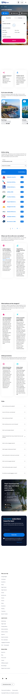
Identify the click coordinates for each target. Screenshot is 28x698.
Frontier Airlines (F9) (11, 197)
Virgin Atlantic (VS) (11, 201)
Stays (2, 584)
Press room (3, 657)
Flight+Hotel (3, 587)
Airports (3, 634)
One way (20, 18)
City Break (3, 579)
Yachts (2, 598)
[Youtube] (6, 678)
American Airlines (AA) (11, 182)
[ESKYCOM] (1, 6)
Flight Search (4, 590)
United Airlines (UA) (11, 187)
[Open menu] (25, 2)
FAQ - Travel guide (5, 645)
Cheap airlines (4, 626)
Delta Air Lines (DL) (11, 177)
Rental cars (3, 595)
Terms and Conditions (5, 690)
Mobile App (3, 621)
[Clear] (24, 23)
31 (17, 228)
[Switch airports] (14, 25)
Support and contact (5, 668)
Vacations (3, 582)
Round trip (8, 18)
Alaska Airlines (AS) (11, 211)
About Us (3, 652)
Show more (19, 542)
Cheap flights (4, 576)
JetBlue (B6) (10, 192)
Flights (6, 13)
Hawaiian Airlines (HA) (11, 216)
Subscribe (14, 534)
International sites (7, 684)
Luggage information (5, 642)
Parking (2, 608)
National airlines (4, 629)
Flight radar (3, 623)
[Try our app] (18, 2)
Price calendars (4, 639)
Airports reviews (4, 637)
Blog (2, 655)
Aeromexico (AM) (11, 221)
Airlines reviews (4, 631)
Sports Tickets (4, 614)
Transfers (3, 611)
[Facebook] (2, 678)
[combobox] (12, 23)
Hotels (2, 592)
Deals (2, 603)
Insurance (3, 606)
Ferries (2, 600)
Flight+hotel (15, 13)
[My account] (22, 2)
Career (2, 660)
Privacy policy (15, 690)
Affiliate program (4, 663)
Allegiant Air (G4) (11, 206)
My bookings (3, 665)
